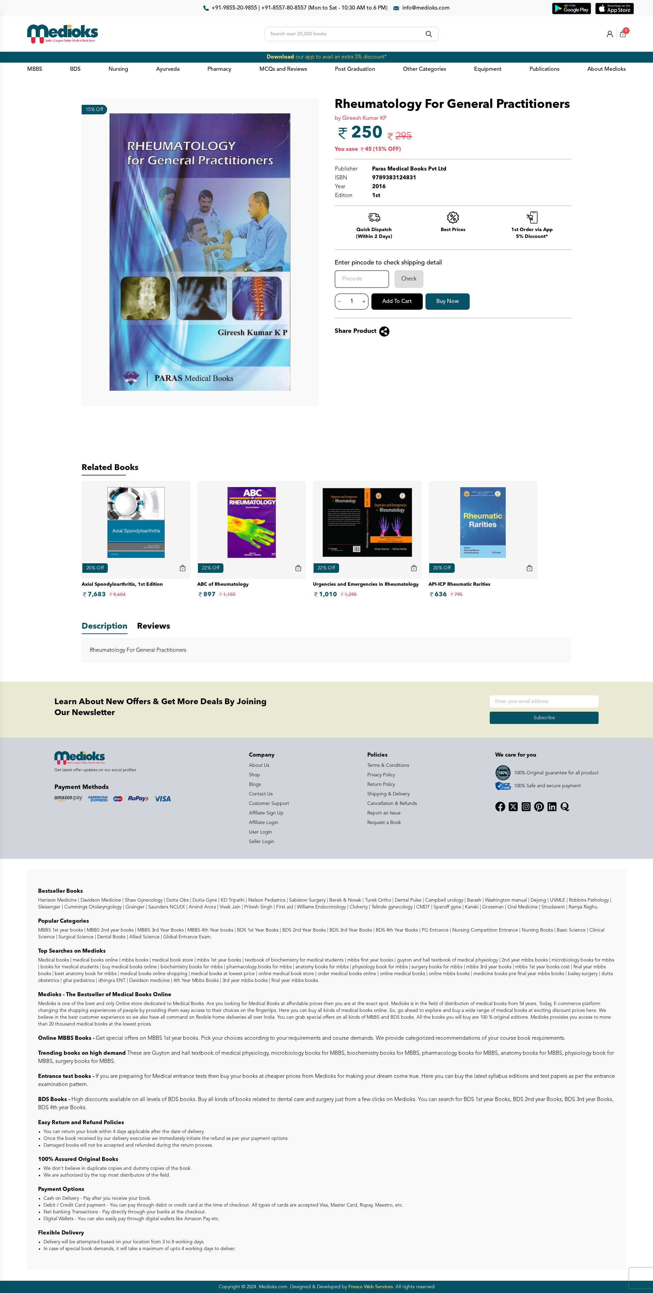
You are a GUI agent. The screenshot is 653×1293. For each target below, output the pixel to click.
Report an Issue (384, 813)
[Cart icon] (183, 568)
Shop (254, 775)
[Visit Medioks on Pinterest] (539, 807)
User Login (260, 832)
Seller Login (261, 841)
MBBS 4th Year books (209, 930)
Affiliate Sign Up (266, 813)
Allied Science (144, 937)
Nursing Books (536, 930)
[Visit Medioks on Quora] (565, 807)
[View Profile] (610, 34)
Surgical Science (75, 937)
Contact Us (261, 794)
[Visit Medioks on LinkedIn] (552, 807)
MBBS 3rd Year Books (160, 930)
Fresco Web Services (370, 1286)
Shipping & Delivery (388, 794)
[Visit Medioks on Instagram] (526, 807)
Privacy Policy (381, 775)
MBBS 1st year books (61, 930)
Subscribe (544, 717)
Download (280, 57)
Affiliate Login (263, 822)
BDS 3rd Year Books (350, 930)
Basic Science (570, 930)
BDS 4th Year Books (396, 930)
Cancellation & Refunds (392, 803)
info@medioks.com (426, 8)
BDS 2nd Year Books (303, 930)
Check (409, 279)
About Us (259, 765)
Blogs (255, 784)
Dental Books (110, 937)
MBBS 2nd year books (109, 930)
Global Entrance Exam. (187, 937)
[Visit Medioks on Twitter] (513, 807)
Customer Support (269, 803)
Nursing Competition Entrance (484, 930)
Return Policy (381, 784)
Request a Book (384, 822)
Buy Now (447, 301)
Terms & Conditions (388, 765)
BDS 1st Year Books (257, 930)
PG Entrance (434, 930)
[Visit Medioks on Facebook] (500, 807)
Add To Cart (397, 301)
